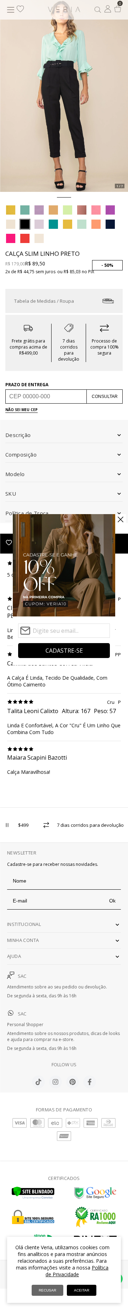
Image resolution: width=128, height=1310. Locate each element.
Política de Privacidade (77, 1271)
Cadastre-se (64, 650)
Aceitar (81, 1290)
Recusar (47, 1290)
